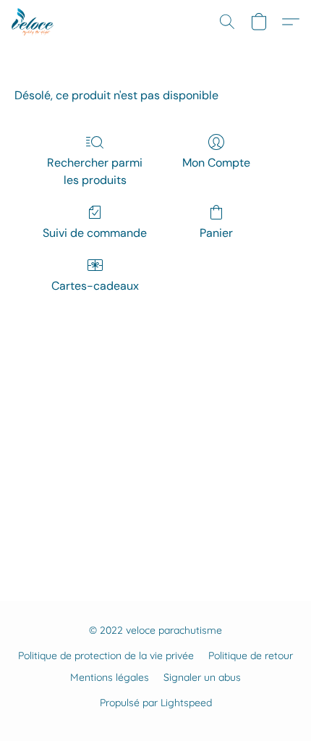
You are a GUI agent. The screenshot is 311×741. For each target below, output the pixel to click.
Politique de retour (250, 655)
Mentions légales (109, 677)
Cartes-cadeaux (95, 285)
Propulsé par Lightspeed (156, 702)
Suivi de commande (95, 232)
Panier (216, 232)
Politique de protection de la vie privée (106, 655)
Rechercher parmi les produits (94, 171)
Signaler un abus (202, 677)
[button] (34, 21)
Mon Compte (216, 162)
